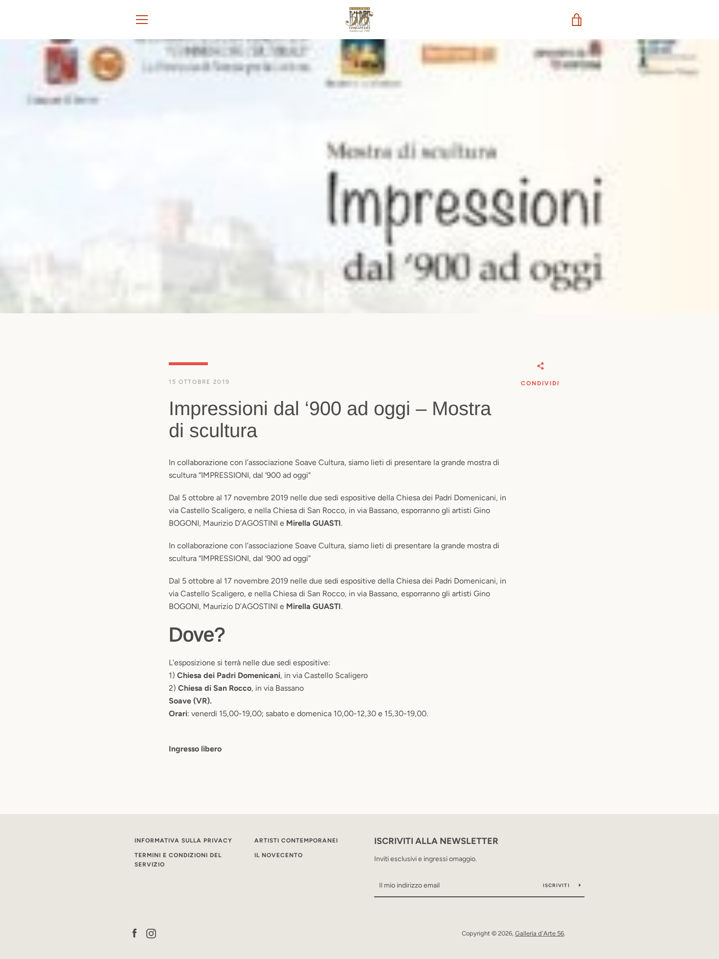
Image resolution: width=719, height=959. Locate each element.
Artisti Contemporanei (296, 840)
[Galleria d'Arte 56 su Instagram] (151, 932)
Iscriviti (557, 885)
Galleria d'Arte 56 (539, 933)
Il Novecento (278, 855)
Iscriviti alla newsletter (436, 841)
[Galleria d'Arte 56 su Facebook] (134, 932)
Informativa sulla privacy (183, 840)
